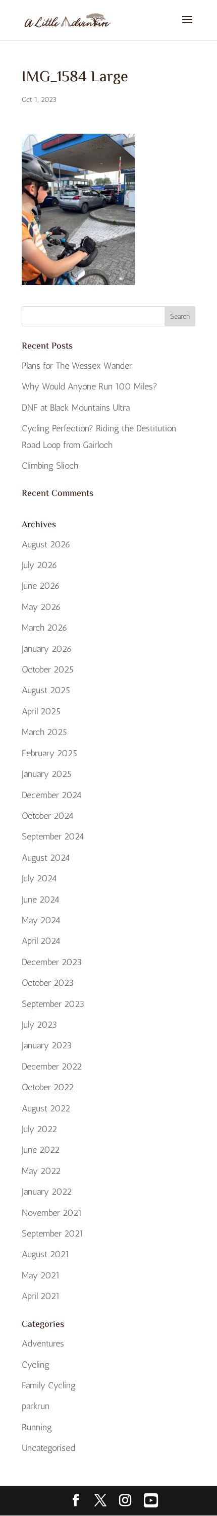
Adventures (43, 1343)
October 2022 (48, 1087)
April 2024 (41, 940)
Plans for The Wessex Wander (77, 365)
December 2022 (52, 1066)
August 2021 (46, 1254)
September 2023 (53, 1003)
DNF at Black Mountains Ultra (76, 407)
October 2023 (48, 982)
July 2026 (40, 565)
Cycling (35, 1364)
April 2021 (41, 1296)
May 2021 (41, 1275)
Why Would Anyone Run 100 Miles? (89, 386)
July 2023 (39, 1024)
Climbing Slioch (50, 465)
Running (37, 1427)
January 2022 (47, 1191)
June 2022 (41, 1149)
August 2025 (46, 690)
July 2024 (39, 878)
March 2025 (44, 732)
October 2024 (48, 815)
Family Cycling (49, 1385)
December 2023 (52, 962)
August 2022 (46, 1108)
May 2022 (41, 1170)
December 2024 (52, 795)
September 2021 (53, 1233)
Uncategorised (48, 1447)
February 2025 (49, 753)
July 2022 (39, 1129)
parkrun (35, 1406)
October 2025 (48, 669)
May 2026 (41, 606)
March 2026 (45, 627)
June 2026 (41, 585)
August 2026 (46, 544)
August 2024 (46, 857)
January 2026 (47, 648)
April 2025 (41, 711)
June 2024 (41, 899)
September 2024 (53, 836)
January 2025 (47, 773)
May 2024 (41, 920)
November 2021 (52, 1212)
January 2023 (47, 1045)
